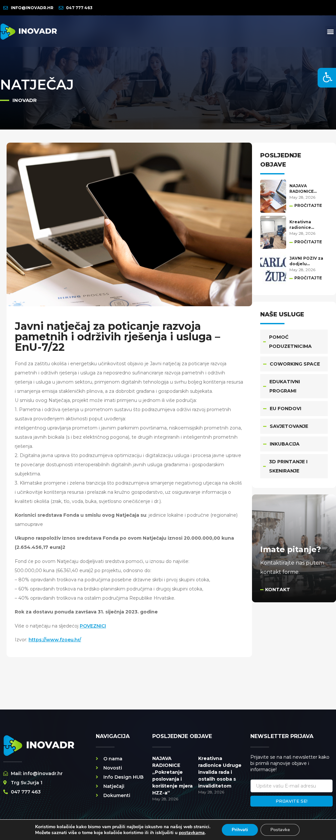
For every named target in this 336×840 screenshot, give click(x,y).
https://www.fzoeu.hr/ (55, 640)
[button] (330, 31)
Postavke (280, 830)
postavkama (192, 833)
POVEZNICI (93, 626)
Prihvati (240, 830)
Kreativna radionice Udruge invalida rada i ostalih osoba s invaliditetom (220, 772)
